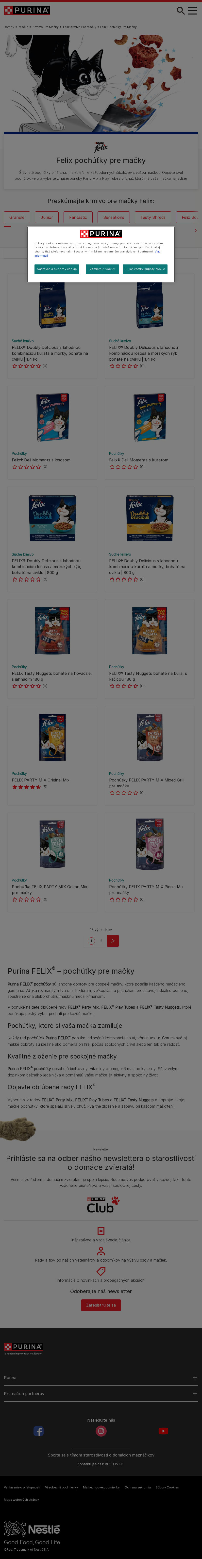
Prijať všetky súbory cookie (145, 269)
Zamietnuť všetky (102, 269)
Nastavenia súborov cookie (57, 269)
